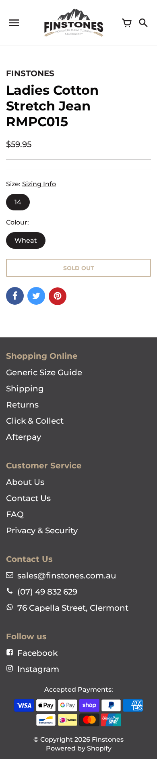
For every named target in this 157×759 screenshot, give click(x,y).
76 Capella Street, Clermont (72, 608)
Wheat (25, 240)
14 (17, 202)
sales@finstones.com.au (66, 575)
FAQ (15, 514)
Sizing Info (39, 184)
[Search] (143, 23)
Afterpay (23, 437)
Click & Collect (35, 421)
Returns (22, 405)
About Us (25, 482)
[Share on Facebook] (15, 296)
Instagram (38, 669)
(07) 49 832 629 (47, 592)
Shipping (25, 388)
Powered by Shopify (79, 748)
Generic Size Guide (44, 372)
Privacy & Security (42, 530)
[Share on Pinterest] (57, 296)
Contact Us (28, 498)
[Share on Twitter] (36, 296)
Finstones (108, 739)
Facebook (37, 653)
